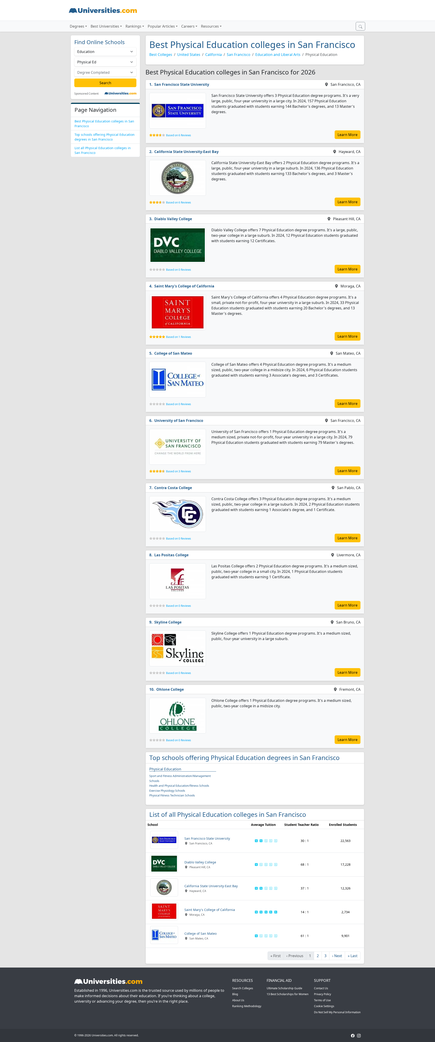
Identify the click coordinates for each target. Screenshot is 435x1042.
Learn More (348, 134)
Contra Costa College (173, 487)
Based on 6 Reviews (178, 135)
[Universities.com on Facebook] (353, 1035)
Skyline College (167, 622)
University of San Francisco (178, 420)
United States (188, 54)
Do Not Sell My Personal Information (337, 1012)
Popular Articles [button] (161, 26)
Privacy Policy (322, 994)
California (213, 54)
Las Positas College (171, 554)
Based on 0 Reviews (178, 270)
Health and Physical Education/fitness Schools (179, 786)
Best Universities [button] (105, 26)
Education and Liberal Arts (277, 54)
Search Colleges (242, 988)
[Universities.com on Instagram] (359, 1035)
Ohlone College (170, 689)
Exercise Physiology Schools (167, 791)
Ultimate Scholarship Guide (284, 988)
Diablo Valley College (173, 218)
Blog (235, 994)
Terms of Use (322, 1000)
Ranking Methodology (246, 1006)
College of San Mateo (173, 353)
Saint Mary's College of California (184, 286)
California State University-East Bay (186, 151)
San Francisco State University (181, 84)
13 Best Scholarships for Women (288, 994)
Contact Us (321, 988)
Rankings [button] (133, 26)
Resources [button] (210, 26)
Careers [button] (188, 26)
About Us (238, 1000)
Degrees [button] (77, 26)
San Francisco (238, 54)
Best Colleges (160, 54)
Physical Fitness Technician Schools (172, 795)
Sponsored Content (86, 93)
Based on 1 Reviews (178, 337)
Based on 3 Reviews (178, 471)
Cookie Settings (324, 1006)
